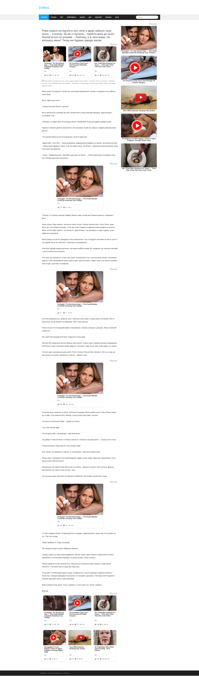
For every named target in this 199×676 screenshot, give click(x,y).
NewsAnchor (57, 673)
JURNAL (44, 7)
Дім (90, 17)
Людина (108, 17)
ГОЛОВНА (44, 17)
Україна (53, 17)
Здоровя (98, 17)
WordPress (43, 673)
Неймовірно (71, 17)
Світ (61, 17)
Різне (117, 17)
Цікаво (82, 17)
